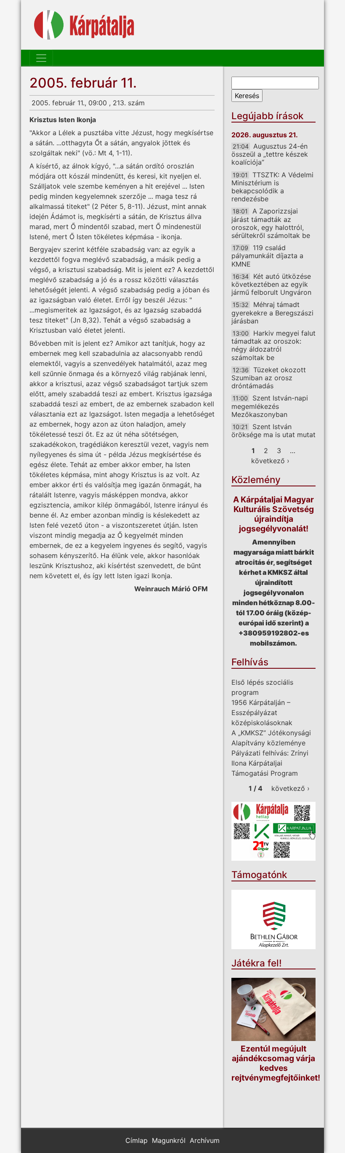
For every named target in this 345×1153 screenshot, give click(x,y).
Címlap (136, 1140)
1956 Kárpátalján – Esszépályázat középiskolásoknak (261, 712)
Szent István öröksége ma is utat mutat (273, 430)
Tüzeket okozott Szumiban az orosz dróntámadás (268, 378)
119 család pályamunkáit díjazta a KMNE (267, 255)
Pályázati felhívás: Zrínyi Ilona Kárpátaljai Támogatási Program (269, 763)
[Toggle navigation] (41, 58)
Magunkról (169, 1140)
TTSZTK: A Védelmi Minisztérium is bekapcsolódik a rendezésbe (272, 187)
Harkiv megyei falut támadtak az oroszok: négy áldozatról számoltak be (273, 345)
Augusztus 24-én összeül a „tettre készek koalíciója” (269, 154)
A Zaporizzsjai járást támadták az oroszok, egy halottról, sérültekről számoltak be (270, 223)
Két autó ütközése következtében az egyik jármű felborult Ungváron (271, 284)
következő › (270, 460)
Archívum (205, 1140)
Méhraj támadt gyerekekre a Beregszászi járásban (272, 312)
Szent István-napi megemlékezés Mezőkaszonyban (269, 406)
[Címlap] (84, 25)
